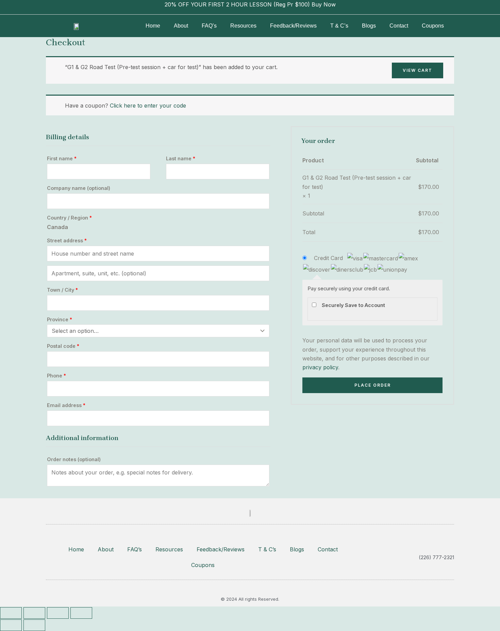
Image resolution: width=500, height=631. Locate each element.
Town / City (62, 290)
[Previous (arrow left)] (11, 625)
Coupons (433, 26)
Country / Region (69, 218)
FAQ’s (209, 26)
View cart (417, 70)
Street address (67, 240)
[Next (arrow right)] (34, 625)
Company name (78, 188)
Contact (398, 26)
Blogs (369, 26)
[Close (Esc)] (81, 613)
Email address (66, 405)
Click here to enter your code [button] (148, 105)
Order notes (74, 459)
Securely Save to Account (353, 305)
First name (62, 158)
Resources (243, 26)
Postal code (63, 346)
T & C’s (339, 26)
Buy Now (324, 4)
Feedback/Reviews (293, 26)
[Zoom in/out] (11, 613)
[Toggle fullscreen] (34, 613)
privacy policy (320, 367)
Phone (56, 375)
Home (153, 26)
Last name (180, 158)
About (181, 26)
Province (59, 319)
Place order (372, 385)
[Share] (58, 613)
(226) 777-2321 (436, 557)
